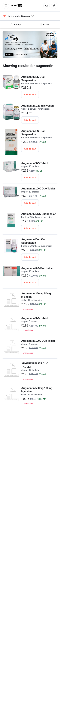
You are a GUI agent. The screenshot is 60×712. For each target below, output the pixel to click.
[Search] (46, 6)
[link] (16, 6)
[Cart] (53, 6)
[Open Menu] (6, 6)
